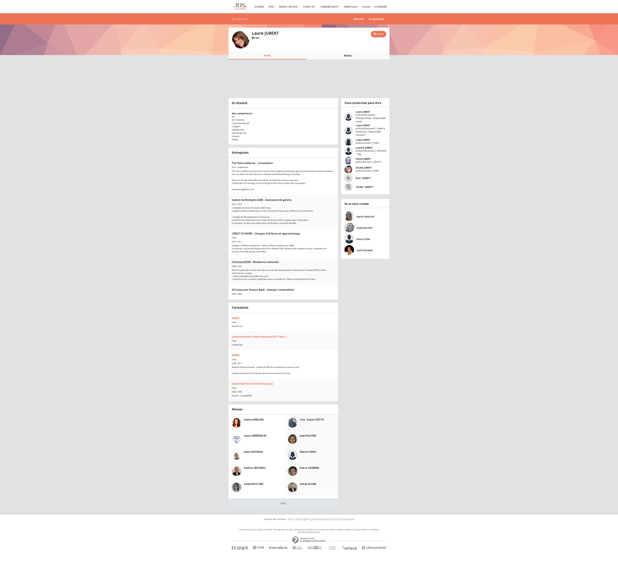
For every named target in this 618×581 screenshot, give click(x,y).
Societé (290, 530)
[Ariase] (349, 548)
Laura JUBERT (363, 139)
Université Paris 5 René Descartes (252, 383)
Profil (267, 55)
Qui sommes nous (247, 530)
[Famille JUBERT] (348, 187)
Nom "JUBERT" (363, 178)
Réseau (348, 55)
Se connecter (376, 18)
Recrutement (279, 530)
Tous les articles (360, 530)
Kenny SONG (363, 239)
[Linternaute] (278, 547)
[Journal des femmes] (240, 548)
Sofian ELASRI (308, 484)
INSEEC (236, 318)
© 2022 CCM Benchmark (309, 532)
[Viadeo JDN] (332, 548)
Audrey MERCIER (253, 419)
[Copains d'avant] (315, 548)
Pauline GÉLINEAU (255, 468)
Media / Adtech (288, 6)
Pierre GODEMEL (310, 468)
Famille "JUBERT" (365, 186)
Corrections (374, 530)
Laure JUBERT (363, 111)
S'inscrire (358, 18)
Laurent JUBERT (364, 147)
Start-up (309, 6)
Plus (283, 503)
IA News (259, 6)
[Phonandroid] (374, 548)
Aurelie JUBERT (364, 167)
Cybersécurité (329, 6)
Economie (381, 6)
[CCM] (258, 548)
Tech (271, 6)
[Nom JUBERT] (348, 178)
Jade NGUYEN (308, 435)
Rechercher (241, 18)
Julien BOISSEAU (253, 452)
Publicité (268, 530)
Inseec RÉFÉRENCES (255, 435)
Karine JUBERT (363, 158)
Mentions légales (344, 530)
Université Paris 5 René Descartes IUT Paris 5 (259, 336)
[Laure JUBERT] (240, 40)
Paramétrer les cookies (326, 530)
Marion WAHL (308, 452)
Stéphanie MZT (364, 227)
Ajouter (380, 33)
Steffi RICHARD (364, 250)
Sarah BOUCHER (253, 484)
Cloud (366, 6)
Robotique (350, 6)
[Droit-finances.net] (297, 548)
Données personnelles (304, 530)
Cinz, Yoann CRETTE (312, 419)
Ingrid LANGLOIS (365, 216)
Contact (260, 530)
